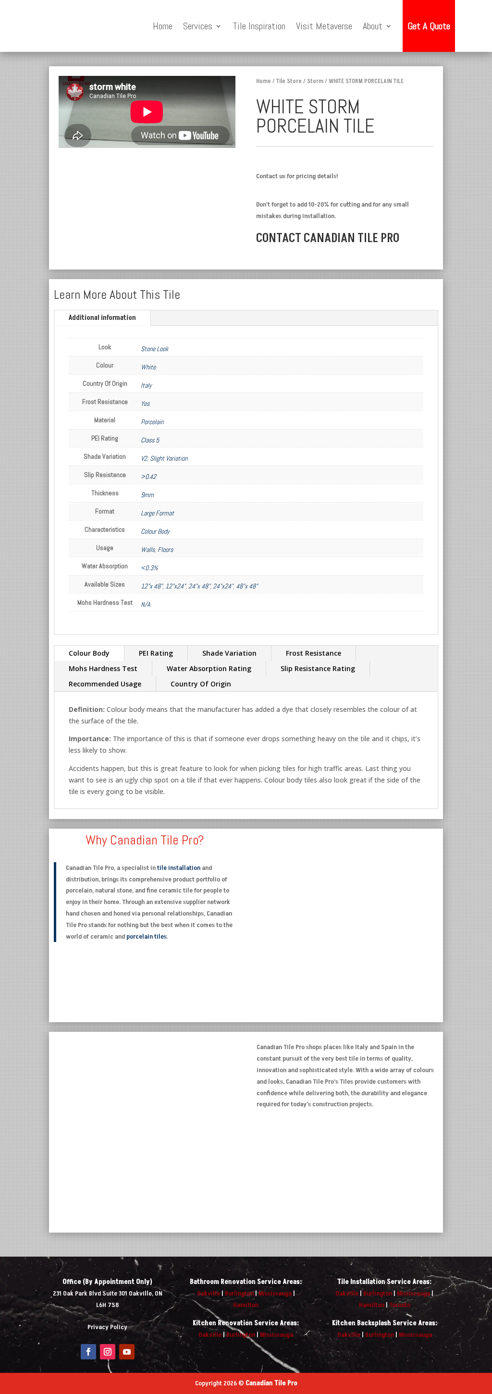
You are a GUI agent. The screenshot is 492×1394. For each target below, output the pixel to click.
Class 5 (150, 440)
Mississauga (275, 1293)
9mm (147, 494)
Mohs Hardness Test (103, 668)
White (148, 367)
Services (197, 26)
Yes (145, 403)
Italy (146, 385)
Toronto (399, 1304)
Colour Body (155, 531)
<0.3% (149, 567)
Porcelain (152, 421)
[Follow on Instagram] (107, 1351)
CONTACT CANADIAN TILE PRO (327, 238)
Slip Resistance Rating (318, 668)
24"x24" (223, 586)
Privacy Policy (107, 1327)
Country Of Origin (201, 683)
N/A (145, 604)
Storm (315, 81)
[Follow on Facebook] (88, 1351)
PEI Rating (156, 653)
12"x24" (175, 586)
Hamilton (245, 1304)
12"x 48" (151, 586)
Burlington (239, 1293)
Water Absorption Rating (209, 668)
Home (162, 26)
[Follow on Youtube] (127, 1351)
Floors (165, 549)
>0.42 (148, 476)
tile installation (178, 867)
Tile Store (289, 81)
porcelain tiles (146, 936)
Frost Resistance (313, 653)
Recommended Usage (105, 683)
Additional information (102, 317)
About (372, 26)
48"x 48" (247, 586)
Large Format (157, 513)
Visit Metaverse (324, 26)
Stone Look (154, 348)
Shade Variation (229, 653)
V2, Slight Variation (164, 458)
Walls (148, 549)
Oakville (208, 1293)
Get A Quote (428, 26)
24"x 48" (199, 586)
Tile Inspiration (259, 26)
